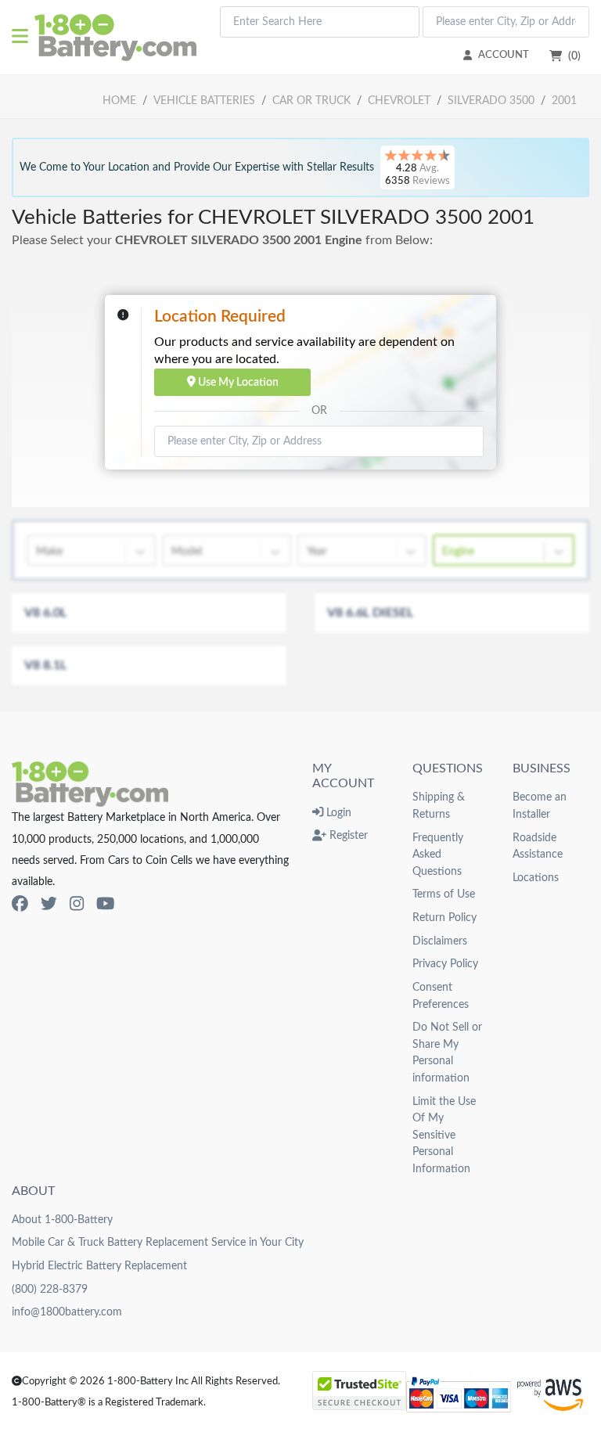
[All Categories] (23, 37)
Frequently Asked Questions (437, 854)
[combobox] (319, 22)
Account (503, 54)
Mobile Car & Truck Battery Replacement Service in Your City (158, 1242)
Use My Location (237, 382)
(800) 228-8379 (50, 1289)
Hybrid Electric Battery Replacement (99, 1266)
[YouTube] (105, 904)
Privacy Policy (445, 964)
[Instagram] (77, 904)
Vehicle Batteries (204, 100)
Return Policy (444, 917)
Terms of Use (443, 894)
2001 (564, 100)
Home (119, 100)
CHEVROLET (399, 100)
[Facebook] (20, 904)
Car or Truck (311, 100)
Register (347, 835)
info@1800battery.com (67, 1312)
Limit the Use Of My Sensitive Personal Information (444, 1135)
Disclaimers (439, 941)
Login (337, 813)
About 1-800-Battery (62, 1219)
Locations (536, 877)
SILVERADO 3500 (491, 100)
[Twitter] (49, 904)
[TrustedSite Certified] (359, 1390)
